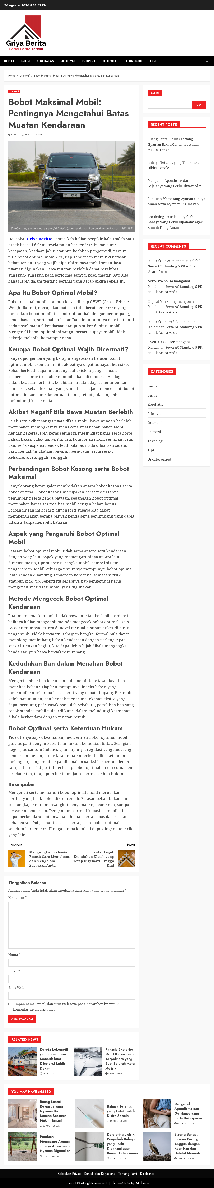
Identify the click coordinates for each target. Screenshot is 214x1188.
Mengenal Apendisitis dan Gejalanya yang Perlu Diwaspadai (188, 1111)
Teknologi (134, 61)
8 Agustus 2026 (118, 1158)
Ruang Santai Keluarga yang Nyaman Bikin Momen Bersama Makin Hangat (173, 144)
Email (14, 971)
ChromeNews (120, 1183)
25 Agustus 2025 (33, 134)
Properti (89, 61)
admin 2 (15, 134)
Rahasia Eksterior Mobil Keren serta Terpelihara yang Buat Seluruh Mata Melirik (120, 1059)
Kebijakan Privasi (69, 1173)
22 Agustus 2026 (52, 1125)
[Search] (207, 61)
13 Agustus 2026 (186, 1123)
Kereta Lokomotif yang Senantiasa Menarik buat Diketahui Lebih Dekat (54, 1059)
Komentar (17, 897)
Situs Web (16, 987)
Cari (155, 93)
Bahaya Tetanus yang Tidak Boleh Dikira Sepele (121, 1111)
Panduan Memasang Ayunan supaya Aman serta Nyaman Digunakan (55, 1143)
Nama (14, 954)
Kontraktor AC (159, 260)
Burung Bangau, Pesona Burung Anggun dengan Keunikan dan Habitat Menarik (187, 1144)
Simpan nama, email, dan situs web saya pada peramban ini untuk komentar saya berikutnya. (66, 1007)
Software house (160, 281)
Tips (153, 61)
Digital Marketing (162, 301)
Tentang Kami (127, 1173)
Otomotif (111, 61)
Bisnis (25, 61)
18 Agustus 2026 (118, 1121)
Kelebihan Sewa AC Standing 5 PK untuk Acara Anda (176, 266)
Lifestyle (67, 61)
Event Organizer (161, 342)
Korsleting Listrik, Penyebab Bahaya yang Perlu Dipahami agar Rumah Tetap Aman (175, 222)
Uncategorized (159, 459)
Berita (9, 61)
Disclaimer (147, 1173)
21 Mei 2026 (48, 1073)
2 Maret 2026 (115, 1073)
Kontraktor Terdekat (165, 321)
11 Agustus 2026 (51, 1156)
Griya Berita (39, 238)
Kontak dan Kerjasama (99, 1173)
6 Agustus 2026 (185, 1158)
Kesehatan (45, 61)
